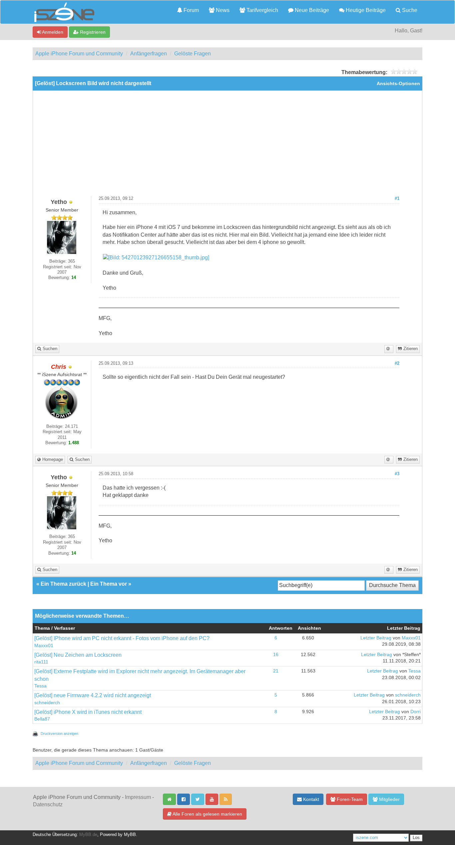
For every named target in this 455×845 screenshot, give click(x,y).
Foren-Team (349, 799)
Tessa (40, 685)
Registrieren (92, 32)
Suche (409, 10)
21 (275, 670)
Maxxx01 (43, 645)
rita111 (41, 661)
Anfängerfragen (148, 53)
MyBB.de (88, 834)
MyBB (130, 834)
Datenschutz (48, 804)
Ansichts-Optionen (398, 83)
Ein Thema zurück (63, 584)
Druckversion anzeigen (59, 734)
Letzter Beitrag (375, 637)
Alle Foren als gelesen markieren (207, 814)
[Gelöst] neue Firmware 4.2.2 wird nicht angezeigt (92, 695)
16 (275, 654)
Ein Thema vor (108, 584)
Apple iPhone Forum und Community (79, 53)
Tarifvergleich (261, 10)
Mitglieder (389, 799)
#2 (397, 363)
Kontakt (310, 799)
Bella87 (42, 719)
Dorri (415, 711)
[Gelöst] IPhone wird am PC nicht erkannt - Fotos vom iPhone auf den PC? (122, 638)
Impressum (138, 797)
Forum (190, 10)
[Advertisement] (227, 146)
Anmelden (52, 32)
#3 (397, 474)
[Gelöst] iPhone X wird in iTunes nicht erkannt (88, 712)
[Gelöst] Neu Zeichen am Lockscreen (78, 655)
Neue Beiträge (311, 10)
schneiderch (47, 702)
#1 (397, 198)
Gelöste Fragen (192, 53)
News (222, 10)
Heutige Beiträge (365, 10)
